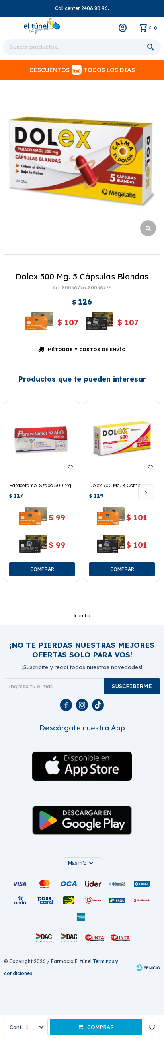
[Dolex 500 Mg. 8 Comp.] (122, 439)
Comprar (100, 1027)
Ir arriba (82, 616)
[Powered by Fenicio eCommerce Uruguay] (148, 967)
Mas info (82, 863)
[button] (146, 492)
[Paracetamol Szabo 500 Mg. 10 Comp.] (42, 439)
